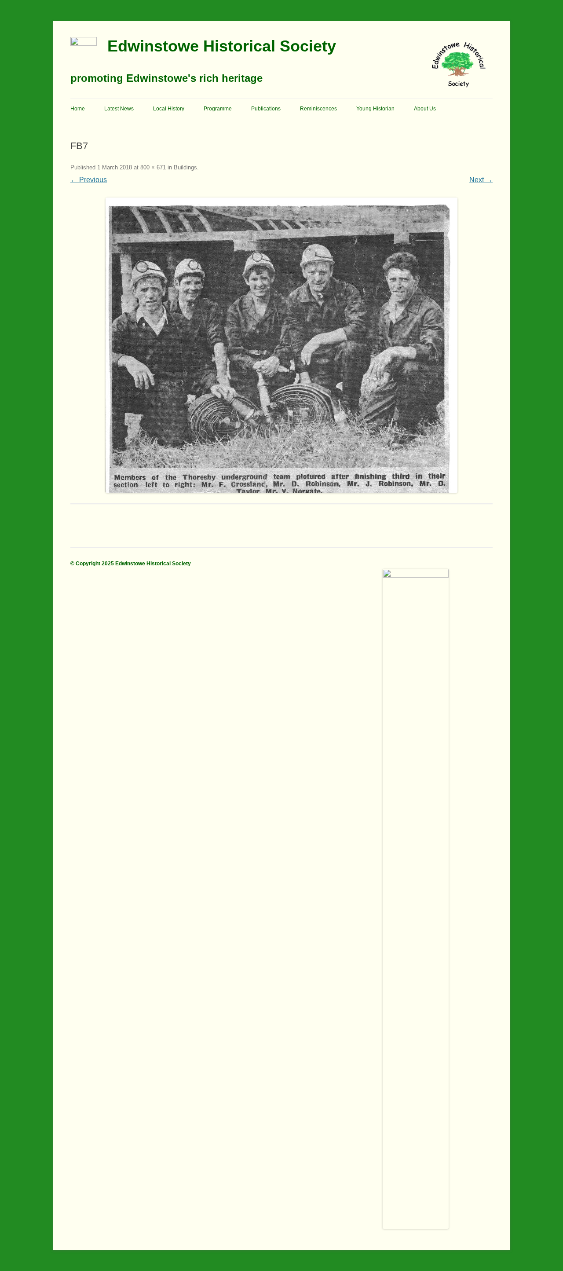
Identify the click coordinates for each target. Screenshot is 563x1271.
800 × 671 (153, 167)
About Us (425, 109)
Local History (168, 109)
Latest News (119, 109)
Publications (266, 109)
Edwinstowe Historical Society (221, 46)
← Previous (88, 179)
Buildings (185, 167)
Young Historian (375, 109)
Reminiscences (318, 109)
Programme (218, 109)
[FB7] (281, 345)
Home (77, 109)
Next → (481, 179)
